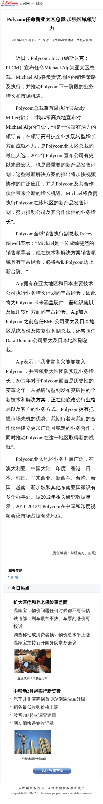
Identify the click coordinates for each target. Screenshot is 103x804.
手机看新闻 (84, 40)
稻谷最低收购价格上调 (36, 707)
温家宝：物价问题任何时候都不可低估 (52, 610)
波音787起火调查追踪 (35, 715)
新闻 (14, 577)
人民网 (24, 3)
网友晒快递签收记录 (34, 723)
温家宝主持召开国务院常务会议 (45, 642)
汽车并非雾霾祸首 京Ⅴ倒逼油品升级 (49, 699)
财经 (39, 3)
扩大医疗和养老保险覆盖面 (41, 602)
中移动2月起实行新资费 (37, 691)
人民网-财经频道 (63, 40)
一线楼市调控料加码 (32, 759)
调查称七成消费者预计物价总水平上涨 (52, 634)
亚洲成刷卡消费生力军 (33, 678)
